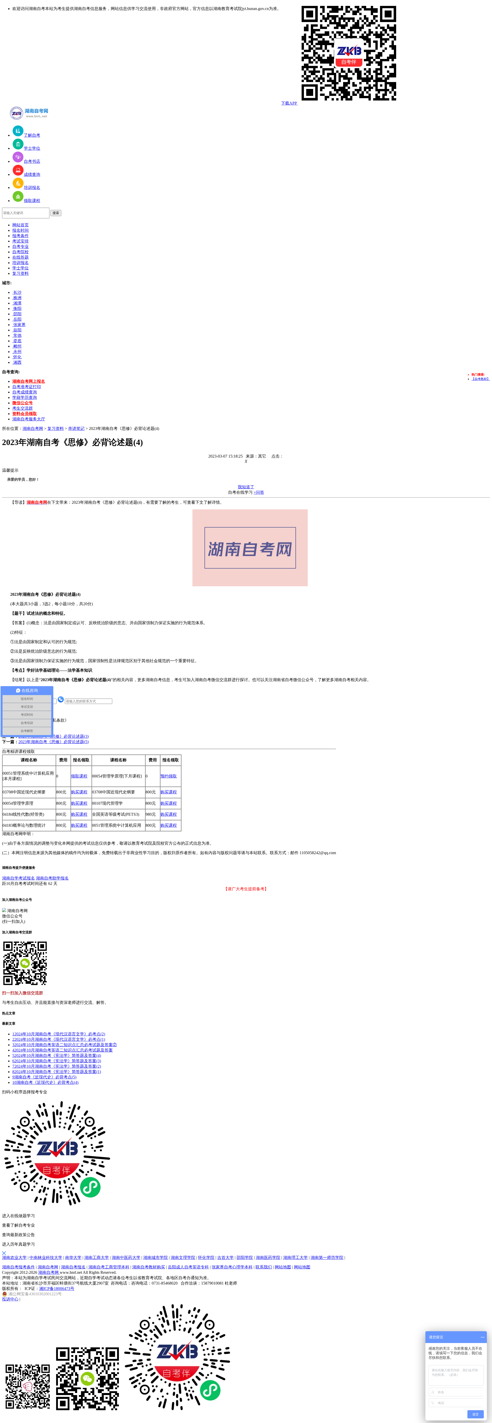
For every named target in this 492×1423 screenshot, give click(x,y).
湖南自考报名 (73, 1267)
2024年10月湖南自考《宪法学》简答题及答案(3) (56, 1061)
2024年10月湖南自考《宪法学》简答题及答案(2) (56, 1066)
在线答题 (20, 257)
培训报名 (20, 262)
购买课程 (79, 792)
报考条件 (20, 236)
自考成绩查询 (24, 392)
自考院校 (20, 252)
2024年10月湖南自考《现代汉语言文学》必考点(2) (58, 1034)
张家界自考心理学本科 (232, 1267)
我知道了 (246, 487)
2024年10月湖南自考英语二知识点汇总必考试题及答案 (62, 1050)
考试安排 (20, 241)
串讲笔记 (76, 428)
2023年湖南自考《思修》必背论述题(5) (53, 742)
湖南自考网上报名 (28, 381)
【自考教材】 (480, 379)
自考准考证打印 (26, 387)
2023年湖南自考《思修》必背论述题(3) (53, 736)
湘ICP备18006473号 (56, 1288)
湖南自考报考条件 (18, 1267)
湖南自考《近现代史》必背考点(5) (44, 1077)
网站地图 (283, 1267)
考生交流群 (22, 408)
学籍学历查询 (24, 397)
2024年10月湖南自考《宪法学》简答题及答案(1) (56, 1071)
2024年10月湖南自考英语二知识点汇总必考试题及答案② (64, 1045)
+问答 (259, 492)
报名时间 (20, 230)
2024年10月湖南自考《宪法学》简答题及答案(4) (56, 1055)
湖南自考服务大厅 (28, 419)
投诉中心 (10, 1299)
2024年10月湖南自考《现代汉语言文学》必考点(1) (58, 1039)
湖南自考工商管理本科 (108, 1267)
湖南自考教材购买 (148, 1267)
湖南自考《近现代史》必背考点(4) (45, 1082)
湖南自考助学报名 (52, 878)
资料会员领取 (24, 413)
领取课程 (79, 776)
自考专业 (20, 246)
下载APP (289, 103)
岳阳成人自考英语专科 (188, 1267)
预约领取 (168, 776)
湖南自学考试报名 (18, 878)
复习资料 (20, 273)
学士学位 (20, 268)
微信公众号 (22, 403)
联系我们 (263, 1267)
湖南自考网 (33, 428)
